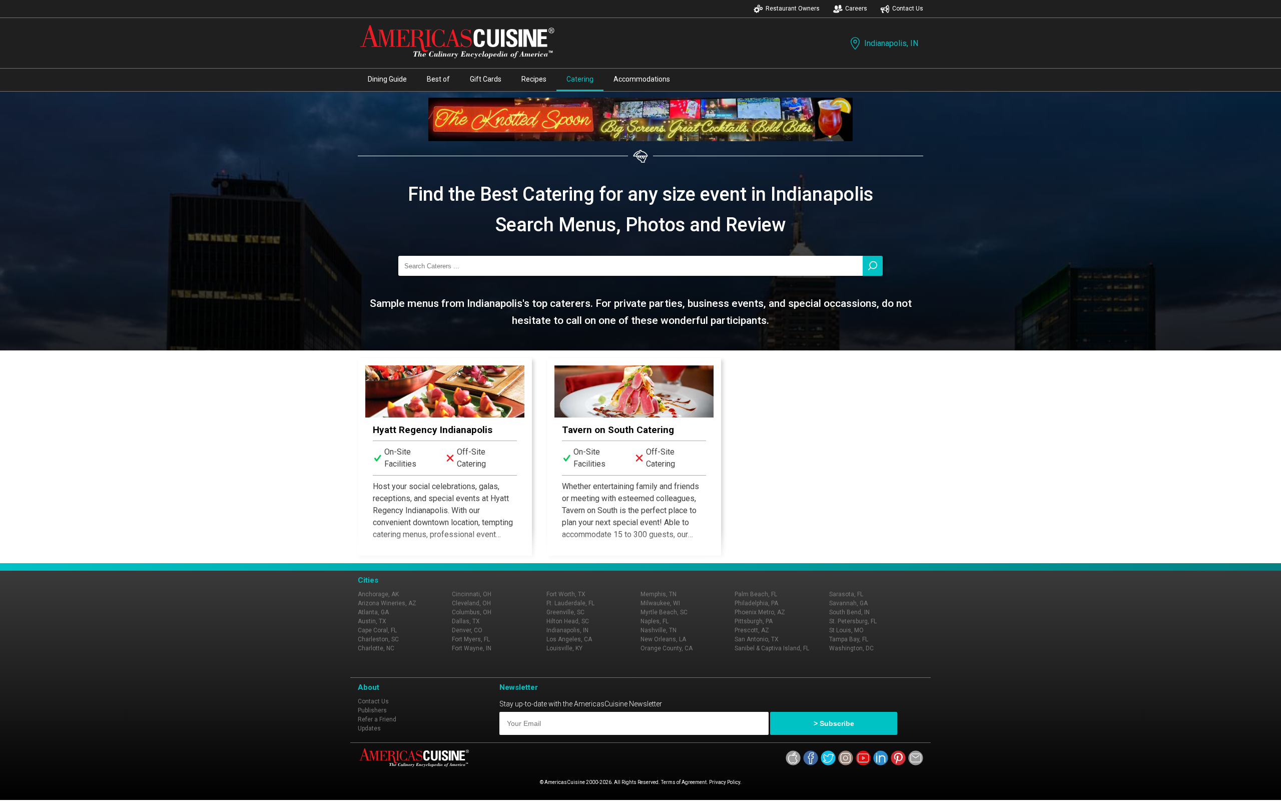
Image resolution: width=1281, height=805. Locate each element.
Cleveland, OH (471, 603)
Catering (579, 79)
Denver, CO (467, 630)
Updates (369, 728)
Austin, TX (372, 621)
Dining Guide (387, 79)
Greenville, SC (565, 612)
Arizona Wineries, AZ (387, 603)
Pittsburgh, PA (754, 621)
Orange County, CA (666, 648)
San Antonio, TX (757, 639)
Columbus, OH (471, 612)
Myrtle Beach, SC (664, 612)
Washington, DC (851, 648)
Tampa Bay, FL (848, 639)
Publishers (372, 710)
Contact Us (907, 8)
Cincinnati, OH (471, 594)
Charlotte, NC (376, 648)
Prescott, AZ (752, 630)
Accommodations (641, 79)
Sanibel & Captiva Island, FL (772, 648)
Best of (438, 79)
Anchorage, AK (378, 594)
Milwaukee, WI (660, 603)
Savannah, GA (848, 603)
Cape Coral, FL (377, 630)
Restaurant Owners (793, 8)
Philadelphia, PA (756, 603)
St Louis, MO (846, 630)
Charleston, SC (378, 639)
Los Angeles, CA (569, 639)
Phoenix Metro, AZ (760, 612)
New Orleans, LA (663, 639)
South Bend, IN (849, 612)
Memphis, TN (658, 594)
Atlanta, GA (373, 612)
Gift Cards (485, 79)
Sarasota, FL (846, 594)
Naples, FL (654, 621)
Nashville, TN (658, 630)
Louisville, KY (564, 648)
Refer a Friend (377, 719)
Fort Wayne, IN (471, 648)
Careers (856, 8)
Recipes (533, 79)
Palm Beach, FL (756, 594)
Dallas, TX (466, 621)
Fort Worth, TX (565, 594)
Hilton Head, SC (567, 621)
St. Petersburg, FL (853, 621)
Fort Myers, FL (471, 639)
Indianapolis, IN (891, 43)
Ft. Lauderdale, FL (570, 603)
